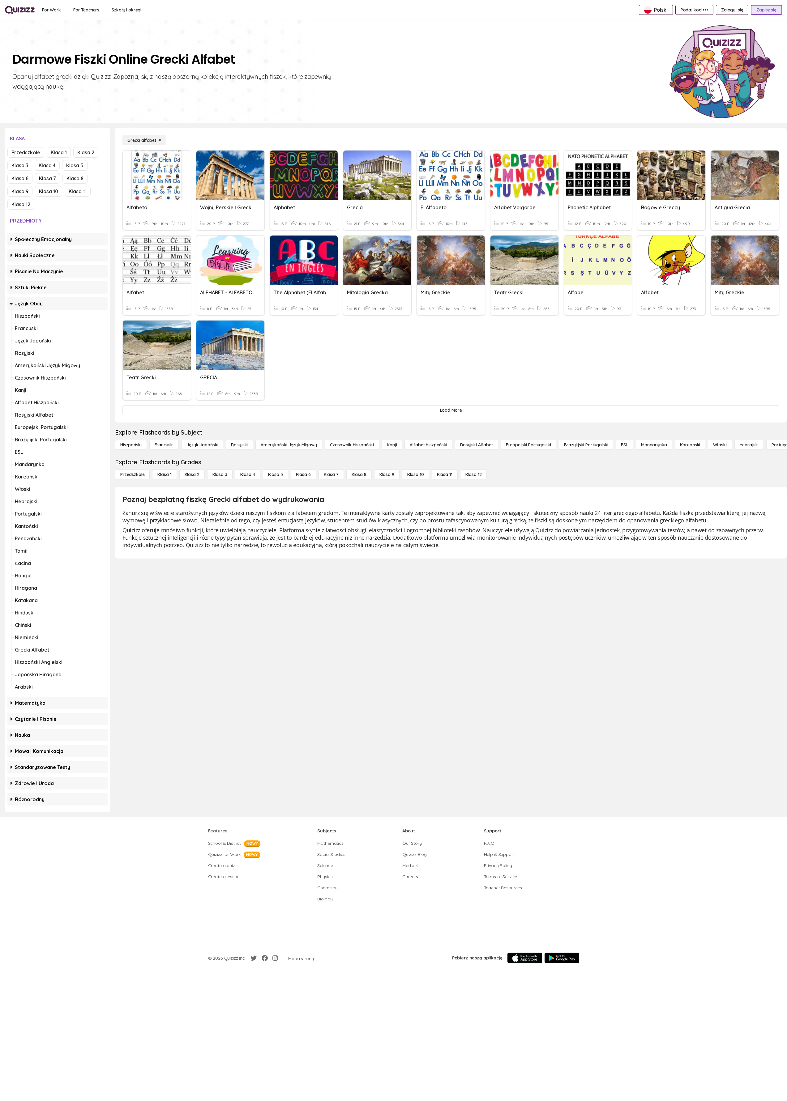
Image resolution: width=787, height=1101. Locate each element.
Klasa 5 (74, 165)
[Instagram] (275, 958)
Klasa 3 (19, 165)
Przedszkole (25, 152)
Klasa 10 (48, 191)
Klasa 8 (74, 178)
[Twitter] (253, 958)
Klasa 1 (59, 152)
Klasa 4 (47, 165)
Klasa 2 (85, 152)
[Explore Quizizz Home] (20, 10)
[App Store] (524, 958)
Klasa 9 (19, 191)
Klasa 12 (20, 204)
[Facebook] (265, 958)
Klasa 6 (19, 178)
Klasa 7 (47, 178)
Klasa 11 (78, 191)
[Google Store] (562, 958)
